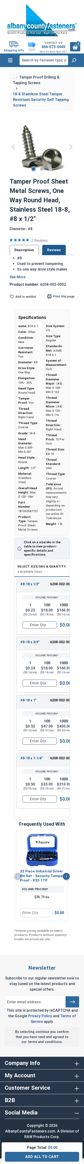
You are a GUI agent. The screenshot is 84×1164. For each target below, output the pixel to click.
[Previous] (13, 146)
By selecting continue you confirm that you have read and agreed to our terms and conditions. (42, 1037)
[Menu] (10, 60)
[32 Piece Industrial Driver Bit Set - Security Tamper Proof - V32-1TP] (42, 850)
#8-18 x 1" (28, 700)
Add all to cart (42, 1156)
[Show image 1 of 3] (33, 169)
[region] (42, 147)
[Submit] (72, 1002)
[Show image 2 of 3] (42, 169)
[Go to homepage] (42, 20)
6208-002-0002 (62, 584)
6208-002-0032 (62, 758)
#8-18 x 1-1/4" (31, 758)
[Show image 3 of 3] (50, 169)
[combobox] (44, 60)
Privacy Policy (40, 1016)
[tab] (24, 250)
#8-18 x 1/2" (29, 584)
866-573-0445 (53, 47)
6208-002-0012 (62, 642)
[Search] (73, 60)
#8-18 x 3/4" (29, 642)
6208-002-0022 (62, 700)
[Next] (70, 146)
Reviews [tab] (54, 250)
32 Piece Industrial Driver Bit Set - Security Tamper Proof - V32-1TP (42, 875)
